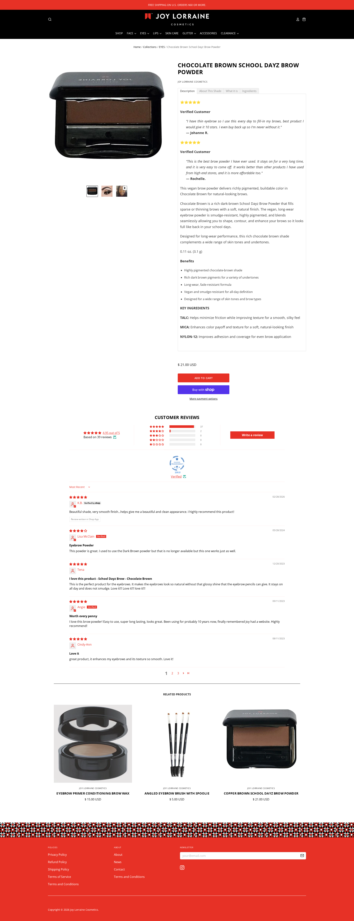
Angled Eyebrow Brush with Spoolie (177, 793)
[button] (157, 426)
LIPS (156, 33)
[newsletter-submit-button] (302, 856)
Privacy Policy (57, 855)
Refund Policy (57, 862)
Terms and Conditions (63, 884)
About (118, 855)
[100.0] (177, 463)
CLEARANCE (228, 33)
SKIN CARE (171, 33)
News (118, 862)
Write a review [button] (252, 435)
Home (137, 47)
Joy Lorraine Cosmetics (192, 81)
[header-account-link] (297, 19)
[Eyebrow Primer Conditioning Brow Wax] (93, 744)
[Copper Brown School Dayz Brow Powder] (261, 744)
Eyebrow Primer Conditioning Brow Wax (92, 793)
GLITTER (188, 33)
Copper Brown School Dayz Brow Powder (261, 793)
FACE (130, 33)
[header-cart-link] (303, 19)
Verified (176, 477)
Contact (119, 869)
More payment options (204, 398)
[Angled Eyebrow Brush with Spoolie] (177, 744)
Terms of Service (59, 877)
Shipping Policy (58, 869)
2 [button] (172, 673)
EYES (143, 33)
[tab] (187, 91)
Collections (150, 47)
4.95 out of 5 (111, 433)
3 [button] (178, 673)
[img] (78, 497)
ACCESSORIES (208, 33)
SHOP (119, 33)
